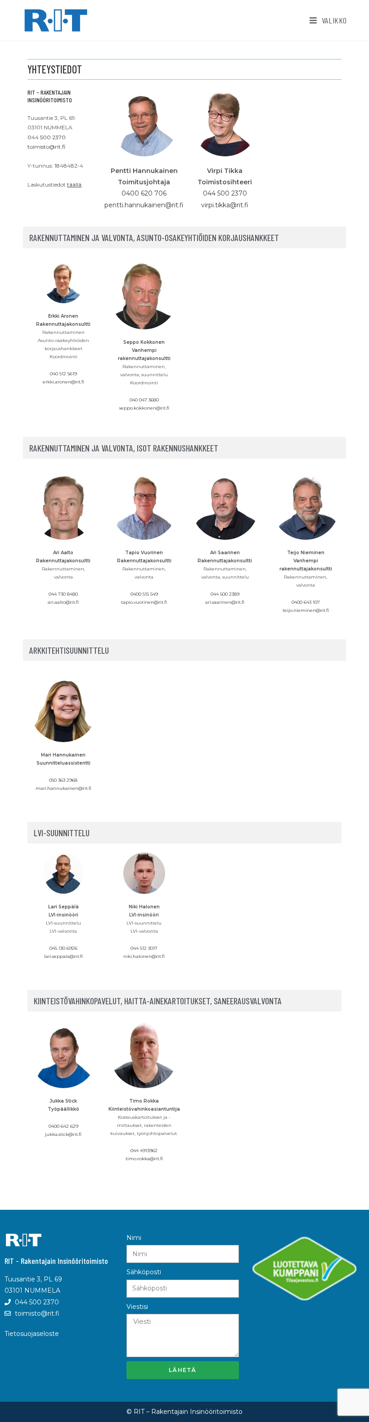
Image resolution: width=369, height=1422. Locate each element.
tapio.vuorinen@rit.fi (144, 602)
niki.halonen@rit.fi (144, 956)
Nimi (133, 1238)
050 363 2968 (63, 780)
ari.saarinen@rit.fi (224, 602)
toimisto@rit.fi (46, 146)
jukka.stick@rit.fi (63, 1134)
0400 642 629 (63, 1126)
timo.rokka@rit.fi (144, 1159)
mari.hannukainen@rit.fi (63, 788)
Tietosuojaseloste (31, 1334)
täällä (74, 184)
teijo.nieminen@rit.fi (306, 610)
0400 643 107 (306, 602)
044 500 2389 (225, 594)
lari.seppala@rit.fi (63, 956)
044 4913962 (144, 1150)
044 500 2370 (46, 137)
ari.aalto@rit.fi (63, 602)
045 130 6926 (63, 948)
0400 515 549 (144, 594)
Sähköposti (143, 1272)
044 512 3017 (144, 948)
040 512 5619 (63, 374)
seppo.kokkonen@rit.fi (144, 408)
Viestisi (137, 1307)
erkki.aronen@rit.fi (63, 382)
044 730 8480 (63, 594)
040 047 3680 (144, 400)
